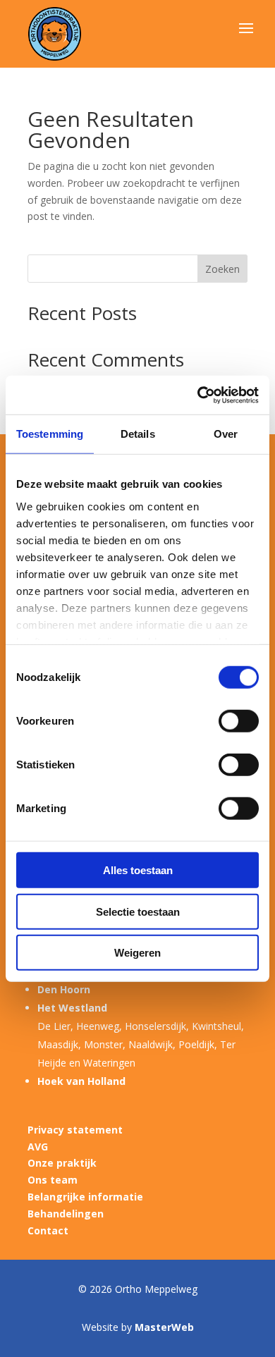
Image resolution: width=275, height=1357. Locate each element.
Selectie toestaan (138, 911)
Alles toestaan (138, 870)
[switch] (239, 721)
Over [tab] (226, 434)
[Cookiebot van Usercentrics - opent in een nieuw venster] (198, 395)
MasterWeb (164, 1327)
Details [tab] (138, 434)
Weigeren (137, 953)
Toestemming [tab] (49, 434)
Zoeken (222, 269)
